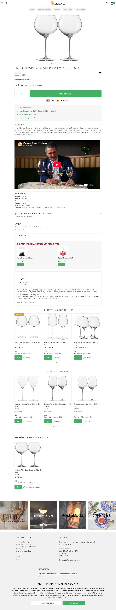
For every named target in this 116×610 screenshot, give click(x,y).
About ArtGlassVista (23, 542)
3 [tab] (55, 65)
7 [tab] (63, 65)
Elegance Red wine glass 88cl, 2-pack (27, 342)
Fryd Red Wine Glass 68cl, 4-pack (86, 342)
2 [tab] (53, 65)
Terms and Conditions (23, 544)
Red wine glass (60, 207)
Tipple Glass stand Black (25, 258)
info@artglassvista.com (72, 560)
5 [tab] (59, 65)
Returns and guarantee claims (26, 546)
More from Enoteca (58, 371)
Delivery (18, 553)
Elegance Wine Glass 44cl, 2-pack (56, 342)
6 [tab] (61, 65)
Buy (18, 358)
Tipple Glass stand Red (65, 258)
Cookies (18, 557)
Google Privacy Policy (65, 597)
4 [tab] (57, 65)
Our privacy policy (51, 597)
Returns (18, 559)
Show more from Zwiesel (25, 302)
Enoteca (21, 73)
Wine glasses (48, 207)
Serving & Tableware (28, 207)
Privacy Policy (20, 549)
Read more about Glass (23, 551)
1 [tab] (51, 65)
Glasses (39, 207)
